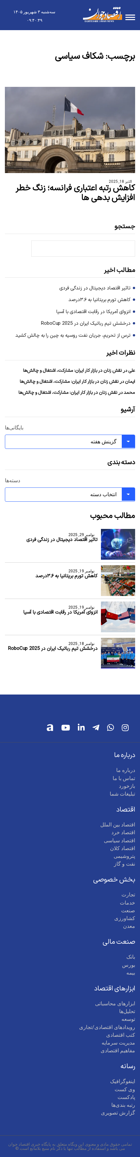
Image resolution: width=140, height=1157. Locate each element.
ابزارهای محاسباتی (115, 1003)
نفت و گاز (124, 864)
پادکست (126, 1097)
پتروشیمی (124, 856)
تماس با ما (124, 778)
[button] (130, 18)
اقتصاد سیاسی (119, 840)
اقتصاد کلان (122, 848)
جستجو (125, 227)
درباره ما (125, 770)
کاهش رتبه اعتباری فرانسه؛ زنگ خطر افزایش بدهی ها (75, 193)
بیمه (130, 973)
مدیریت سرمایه (118, 1043)
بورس (128, 965)
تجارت (128, 895)
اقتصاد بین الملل (117, 825)
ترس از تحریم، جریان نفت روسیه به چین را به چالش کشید (73, 335)
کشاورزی (124, 918)
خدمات (127, 903)
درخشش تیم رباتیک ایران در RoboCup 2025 (86, 323)
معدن (129, 926)
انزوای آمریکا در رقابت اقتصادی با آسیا (93, 312)
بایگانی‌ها (14, 428)
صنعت (128, 910)
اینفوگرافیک (122, 1081)
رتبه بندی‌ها (123, 1105)
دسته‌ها (12, 480)
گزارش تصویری (118, 1113)
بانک (130, 957)
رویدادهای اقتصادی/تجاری (107, 1027)
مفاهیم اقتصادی (118, 1050)
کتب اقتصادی (120, 1035)
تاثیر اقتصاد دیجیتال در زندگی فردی (95, 288)
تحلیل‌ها (127, 1011)
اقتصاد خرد (123, 832)
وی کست (125, 1089)
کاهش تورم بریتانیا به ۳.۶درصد (99, 300)
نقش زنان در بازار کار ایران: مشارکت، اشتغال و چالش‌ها (72, 370)
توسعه (128, 1019)
